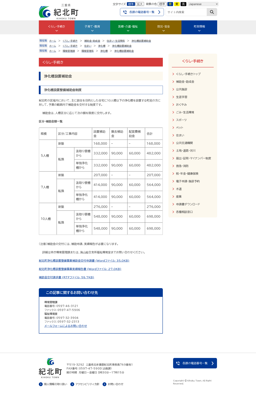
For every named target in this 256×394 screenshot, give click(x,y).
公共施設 (181, 89)
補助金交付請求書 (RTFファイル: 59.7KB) (66, 277)
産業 (179, 196)
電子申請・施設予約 (188, 181)
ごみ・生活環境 (185, 112)
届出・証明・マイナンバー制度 (193, 158)
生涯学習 (181, 97)
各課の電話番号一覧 (141, 12)
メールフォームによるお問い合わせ (65, 326)
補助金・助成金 (185, 81)
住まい (180, 135)
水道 (179, 189)
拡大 (140, 4)
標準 (131, 4)
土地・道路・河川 (186, 150)
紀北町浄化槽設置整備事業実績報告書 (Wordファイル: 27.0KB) (80, 269)
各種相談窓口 (184, 211)
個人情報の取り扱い (55, 384)
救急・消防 (182, 166)
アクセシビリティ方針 (87, 384)
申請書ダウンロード (188, 204)
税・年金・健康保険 (187, 173)
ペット (179, 127)
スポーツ (181, 120)
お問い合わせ (115, 384)
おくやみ (181, 104)
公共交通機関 (184, 143)
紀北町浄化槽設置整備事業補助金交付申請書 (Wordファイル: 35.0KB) (84, 260)
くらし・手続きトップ (188, 74)
